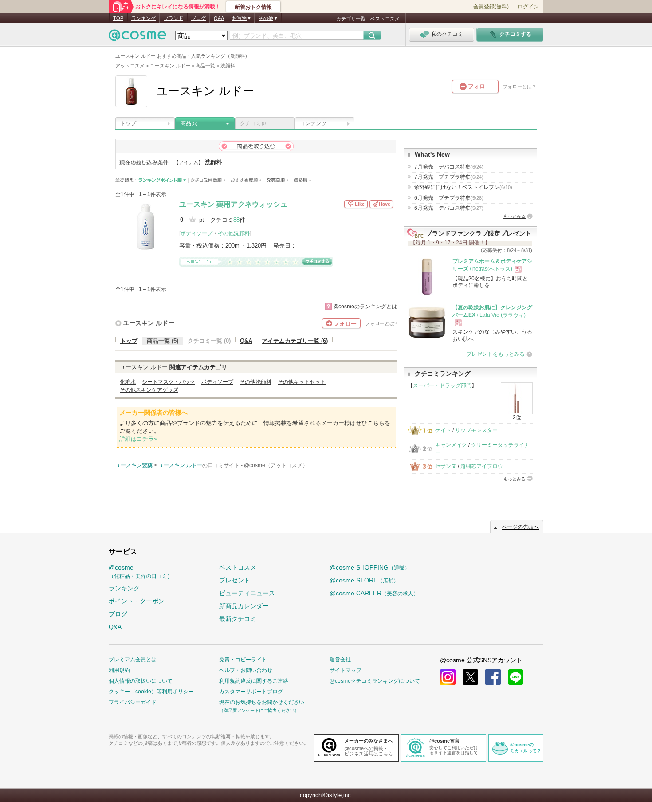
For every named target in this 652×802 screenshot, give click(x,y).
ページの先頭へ (520, 527)
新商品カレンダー (244, 605)
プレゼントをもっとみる (495, 354)
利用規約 (119, 670)
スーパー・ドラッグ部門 (442, 385)
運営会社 (340, 660)
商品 (189, 123)
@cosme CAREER (374, 593)
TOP (118, 18)
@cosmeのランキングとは (365, 306)
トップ (128, 123)
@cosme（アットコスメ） (276, 465)
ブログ (198, 18)
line (515, 677)
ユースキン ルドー (148, 322)
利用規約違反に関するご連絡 (253, 681)
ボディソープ (196, 233)
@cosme (141, 571)
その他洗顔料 (234, 233)
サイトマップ (345, 670)
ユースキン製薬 (134, 465)
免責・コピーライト (243, 660)
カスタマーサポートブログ (251, 691)
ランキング (143, 18)
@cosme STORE (364, 580)
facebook (493, 677)
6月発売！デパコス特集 (448, 208)
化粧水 (128, 382)
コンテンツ (313, 123)
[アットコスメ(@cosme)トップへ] (137, 37)
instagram (448, 677)
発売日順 (277, 180)
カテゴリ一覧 (350, 18)
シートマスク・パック (168, 382)
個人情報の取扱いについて (141, 681)
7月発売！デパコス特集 (448, 167)
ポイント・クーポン (137, 601)
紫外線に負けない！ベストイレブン (463, 187)
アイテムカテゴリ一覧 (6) (295, 341)
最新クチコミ (237, 618)
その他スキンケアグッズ (149, 390)
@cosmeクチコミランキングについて (375, 681)
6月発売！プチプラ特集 (448, 198)
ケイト (443, 430)
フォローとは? (381, 323)
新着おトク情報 (253, 7)
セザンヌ (445, 466)
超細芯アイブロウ (481, 466)
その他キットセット (302, 382)
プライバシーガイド (133, 702)
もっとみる (514, 216)
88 (236, 219)
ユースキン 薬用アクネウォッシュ (233, 204)
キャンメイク (451, 445)
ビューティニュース (247, 593)
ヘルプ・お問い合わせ (245, 670)
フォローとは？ (520, 86)
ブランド (173, 18)
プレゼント (234, 580)
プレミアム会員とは (133, 660)
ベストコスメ (385, 18)
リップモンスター (476, 430)
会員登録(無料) (491, 7)
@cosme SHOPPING (370, 567)
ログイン (528, 7)
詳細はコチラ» (138, 439)
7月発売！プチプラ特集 (448, 177)
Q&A (219, 18)
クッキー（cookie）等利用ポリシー (151, 691)
